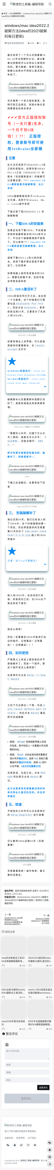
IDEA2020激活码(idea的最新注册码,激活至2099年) (40, 959)
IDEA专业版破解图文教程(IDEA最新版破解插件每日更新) (40, 1023)
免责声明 (20, 1138)
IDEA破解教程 (15, 13)
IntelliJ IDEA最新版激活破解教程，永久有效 (27, 184)
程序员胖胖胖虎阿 (15, 43)
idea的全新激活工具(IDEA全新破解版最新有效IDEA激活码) (13, 959)
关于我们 (32, 1138)
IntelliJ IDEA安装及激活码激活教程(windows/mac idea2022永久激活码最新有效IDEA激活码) (40, 991)
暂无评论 (12, 1034)
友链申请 (8, 1138)
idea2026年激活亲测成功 (13, 1023)
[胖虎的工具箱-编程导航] (27, 4)
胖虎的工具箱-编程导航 (30, 1160)
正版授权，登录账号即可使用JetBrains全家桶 (26, 142)
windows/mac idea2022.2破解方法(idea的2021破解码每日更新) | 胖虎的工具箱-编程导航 (26, 900)
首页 (5, 13)
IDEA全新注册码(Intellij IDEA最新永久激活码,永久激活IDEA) (13, 991)
